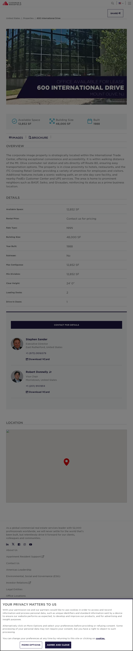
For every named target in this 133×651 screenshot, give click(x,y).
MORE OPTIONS (31, 645)
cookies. (100, 638)
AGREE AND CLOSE (58, 645)
